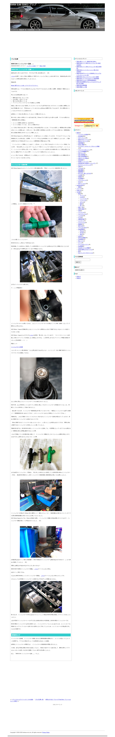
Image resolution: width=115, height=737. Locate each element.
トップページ (14, 29)
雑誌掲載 (80, 170)
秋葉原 (80, 224)
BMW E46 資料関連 (82, 85)
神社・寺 (80, 207)
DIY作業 (80, 136)
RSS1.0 (79, 276)
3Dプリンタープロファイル (85, 253)
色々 (81, 205)
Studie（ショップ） (83, 161)
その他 (80, 175)
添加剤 (80, 176)
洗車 (79, 166)
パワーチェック (82, 180)
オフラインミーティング (84, 165)
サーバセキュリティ (83, 244)
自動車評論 (81, 219)
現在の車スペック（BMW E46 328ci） (87, 61)
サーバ (80, 242)
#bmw (41, 66)
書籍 (79, 187)
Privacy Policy (46, 732)
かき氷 (81, 197)
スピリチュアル (82, 214)
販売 (81, 204)
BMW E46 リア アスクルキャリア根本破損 (88, 78)
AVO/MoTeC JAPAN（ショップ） (87, 163)
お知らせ (79, 190)
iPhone (82, 231)
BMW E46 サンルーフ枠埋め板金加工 (86, 80)
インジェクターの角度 (17, 347)
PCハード (80, 241)
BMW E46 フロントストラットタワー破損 (88, 76)
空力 (79, 182)
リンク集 (38, 29)
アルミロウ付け (82, 227)
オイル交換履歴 (82, 151)
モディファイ (81, 138)
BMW (78, 132)
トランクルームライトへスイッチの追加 (22, 699)
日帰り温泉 (81, 209)
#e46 (44, 66)
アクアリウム (81, 222)
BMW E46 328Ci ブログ (23, 4)
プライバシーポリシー (47, 29)
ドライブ (79, 188)
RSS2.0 (79, 278)
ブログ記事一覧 (39, 699)
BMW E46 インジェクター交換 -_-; (22, 64)
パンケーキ (83, 200)
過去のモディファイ (83, 139)
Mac (81, 234)
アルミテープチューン (84, 149)
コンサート (81, 220)
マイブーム (81, 212)
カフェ (81, 202)
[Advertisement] (57, 43)
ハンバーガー (83, 198)
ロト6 (79, 217)
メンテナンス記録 (31, 66)
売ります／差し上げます (84, 173)
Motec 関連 (81, 144)
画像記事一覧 (22, 29)
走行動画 (80, 178)
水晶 (79, 210)
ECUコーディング (83, 141)
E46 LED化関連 (82, 156)
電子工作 (80, 226)
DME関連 (80, 143)
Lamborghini (80, 185)
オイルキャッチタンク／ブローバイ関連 (88, 146)
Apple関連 (81, 229)
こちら (13, 76)
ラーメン (82, 195)
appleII (80, 236)
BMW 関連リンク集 (82, 87)
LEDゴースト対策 (83, 158)
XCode (82, 232)
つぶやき (80, 168)
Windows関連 (81, 237)
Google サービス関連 (83, 247)
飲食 (79, 193)
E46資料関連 (31, 29)
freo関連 (80, 246)
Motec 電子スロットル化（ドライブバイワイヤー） (24, 85)
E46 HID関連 (81, 154)
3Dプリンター (82, 183)
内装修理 (80, 160)
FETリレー (81, 153)
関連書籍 (80, 171)
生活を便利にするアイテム (85, 249)
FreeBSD (80, 239)
